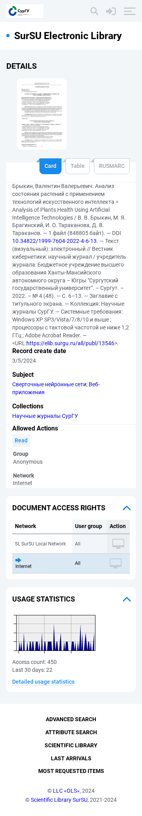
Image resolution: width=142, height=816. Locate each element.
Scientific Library (71, 745)
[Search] (94, 11)
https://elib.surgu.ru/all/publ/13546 (70, 343)
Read (21, 440)
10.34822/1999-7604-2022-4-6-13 (54, 241)
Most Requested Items (71, 771)
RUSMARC (112, 166)
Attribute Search (71, 732)
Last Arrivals (71, 758)
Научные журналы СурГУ (45, 416)
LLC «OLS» (66, 791)
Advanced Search (71, 719)
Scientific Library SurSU (59, 800)
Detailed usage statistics (43, 682)
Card (50, 166)
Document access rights (58, 508)
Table (78, 166)
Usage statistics (43, 599)
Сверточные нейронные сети (49, 384)
